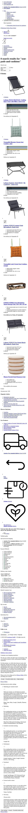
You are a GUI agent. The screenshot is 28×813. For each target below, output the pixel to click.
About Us (6, 623)
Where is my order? (11, 12)
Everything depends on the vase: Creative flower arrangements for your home (15, 399)
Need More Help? (8, 600)
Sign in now (6, 33)
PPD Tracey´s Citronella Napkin (11, 426)
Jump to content (7, 3)
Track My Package (8, 611)
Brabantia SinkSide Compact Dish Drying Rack (15, 413)
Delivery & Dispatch (8, 595)
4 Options (6, 97)
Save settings (4, 810)
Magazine (6, 618)
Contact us (9, 17)
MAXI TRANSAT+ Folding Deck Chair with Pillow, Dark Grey (15, 100)
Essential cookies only (11, 679)
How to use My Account (9, 592)
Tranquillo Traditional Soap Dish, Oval (13, 414)
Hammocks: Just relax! (9, 397)
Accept (2, 679)
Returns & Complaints (9, 598)
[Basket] (15, 42)
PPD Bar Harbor (7, 428)
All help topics (10, 18)
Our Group (6, 625)
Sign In (5, 607)
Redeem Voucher (8, 612)
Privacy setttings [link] (7, 646)
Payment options (10, 16)
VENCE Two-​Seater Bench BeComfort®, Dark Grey (14, 343)
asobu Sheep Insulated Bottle (10, 417)
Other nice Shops (8, 650)
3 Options (6, 139)
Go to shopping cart (8, 4)
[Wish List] (5, 40)
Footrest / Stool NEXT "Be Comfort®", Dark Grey (14, 183)
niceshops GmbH (11, 637)
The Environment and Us (10, 617)
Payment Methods (8, 594)
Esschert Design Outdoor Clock (11, 430)
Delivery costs (10, 14)
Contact (5, 626)
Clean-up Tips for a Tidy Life (10, 403)
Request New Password (9, 609)
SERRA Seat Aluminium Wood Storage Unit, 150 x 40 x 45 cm (15, 303)
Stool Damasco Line (14, 377)
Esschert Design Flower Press (11, 416)
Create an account (8, 38)
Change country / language (15, 634)
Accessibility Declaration (9, 645)
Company (6, 649)
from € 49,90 (15, 7)
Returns (8, 13)
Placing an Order (8, 596)
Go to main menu (8, 1)
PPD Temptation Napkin (9, 427)
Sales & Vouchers (8, 599)
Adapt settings (20, 679)
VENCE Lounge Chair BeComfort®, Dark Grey (13, 226)
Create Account (7, 608)
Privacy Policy (7, 641)
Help (5, 10)
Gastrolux (6, 412)
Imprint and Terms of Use (10, 639)
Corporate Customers (9, 602)
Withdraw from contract (6, 652)
